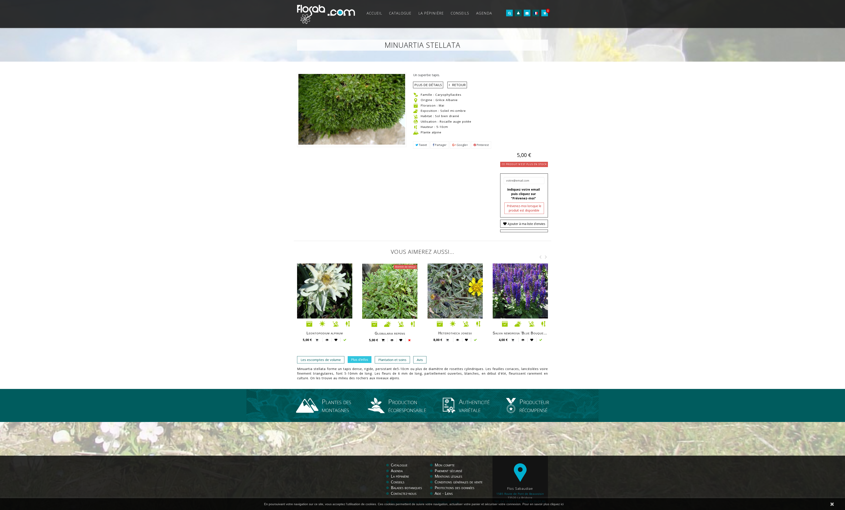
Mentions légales (448, 476)
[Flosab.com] (326, 14)
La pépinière (431, 13)
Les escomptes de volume (321, 359)
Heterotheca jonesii (455, 333)
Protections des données (454, 487)
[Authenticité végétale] (451, 405)
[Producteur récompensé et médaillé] (513, 405)
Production (407, 405)
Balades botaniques (406, 487)
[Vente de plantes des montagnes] (309, 405)
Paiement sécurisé (448, 470)
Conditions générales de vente (459, 481)
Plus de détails (428, 85)
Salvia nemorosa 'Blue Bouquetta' (520, 333)
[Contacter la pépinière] (527, 13)
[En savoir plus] (327, 340)
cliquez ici (557, 504)
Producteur (534, 405)
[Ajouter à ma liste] (335, 340)
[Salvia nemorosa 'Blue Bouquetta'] (527, 291)
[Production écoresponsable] (378, 405)
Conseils (460, 13)
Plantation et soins (392, 359)
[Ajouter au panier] (317, 340)
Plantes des (336, 405)
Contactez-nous (404, 493)
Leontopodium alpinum (325, 333)
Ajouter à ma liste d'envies (526, 224)
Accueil (374, 13)
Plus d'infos (359, 359)
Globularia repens (390, 333)
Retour (459, 85)
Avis (420, 359)
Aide (438, 493)
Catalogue (400, 13)
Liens (449, 493)
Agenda (484, 13)
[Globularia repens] (397, 316)
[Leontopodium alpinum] (332, 291)
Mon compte (445, 465)
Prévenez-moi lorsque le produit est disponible (524, 208)
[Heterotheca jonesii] (462, 291)
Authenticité (474, 405)
